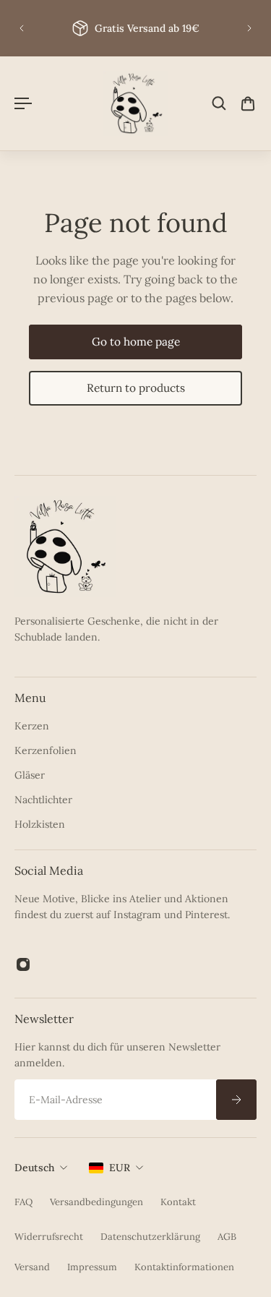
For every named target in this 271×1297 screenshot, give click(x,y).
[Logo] (135, 103)
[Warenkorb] (247, 103)
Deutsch (34, 1167)
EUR (119, 1167)
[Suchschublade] (219, 103)
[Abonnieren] (236, 1099)
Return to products (136, 388)
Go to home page (136, 341)
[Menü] (23, 103)
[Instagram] (23, 964)
